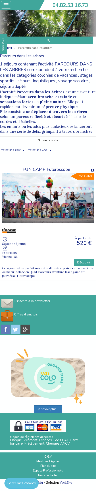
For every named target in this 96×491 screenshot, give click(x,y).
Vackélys (66, 482)
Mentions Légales (48, 461)
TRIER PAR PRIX (11, 150)
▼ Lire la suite (48, 140)
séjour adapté (12, 86)
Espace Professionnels (48, 471)
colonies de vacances (57, 75)
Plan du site (48, 466)
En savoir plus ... (48, 409)
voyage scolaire (73, 81)
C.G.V (48, 457)
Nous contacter (48, 475)
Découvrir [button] (84, 262)
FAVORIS (3, 44)
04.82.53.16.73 (70, 5)
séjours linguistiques (36, 81)
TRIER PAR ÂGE (37, 150)
